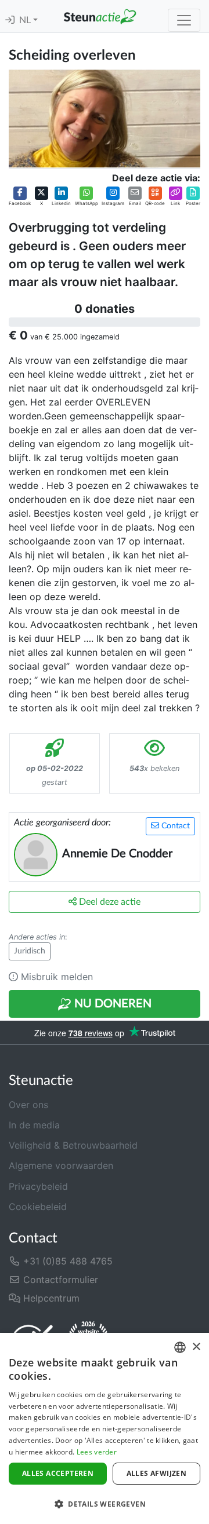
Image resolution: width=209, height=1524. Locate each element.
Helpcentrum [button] (50, 1298)
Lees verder (97, 1452)
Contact (174, 826)
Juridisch (29, 951)
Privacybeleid (38, 1186)
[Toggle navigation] (184, 20)
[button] (20, 197)
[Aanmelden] (10, 20)
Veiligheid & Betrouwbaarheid (73, 1145)
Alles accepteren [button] (57, 1473)
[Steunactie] (99, 16)
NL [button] (26, 20)
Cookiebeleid (38, 1206)
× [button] (196, 1347)
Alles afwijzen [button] (157, 1473)
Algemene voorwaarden (61, 1165)
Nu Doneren (111, 1004)
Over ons (28, 1104)
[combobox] (180, 1347)
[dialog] (104, 1428)
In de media (34, 1125)
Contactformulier (59, 1279)
